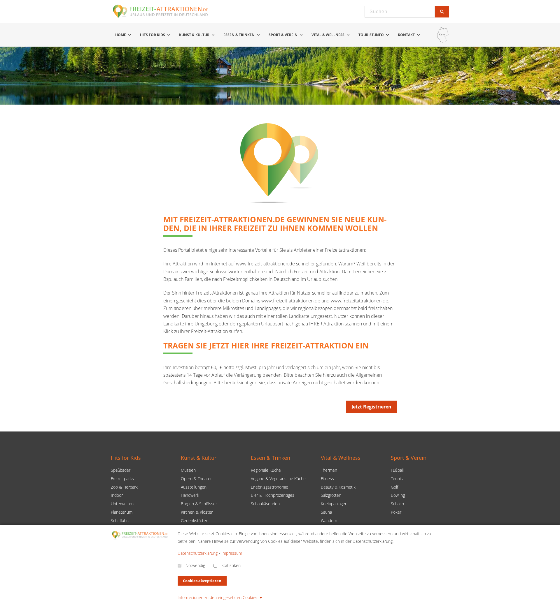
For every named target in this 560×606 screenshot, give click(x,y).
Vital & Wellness (328, 34)
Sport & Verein (283, 34)
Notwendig (195, 565)
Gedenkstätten (194, 520)
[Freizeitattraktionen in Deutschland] (161, 18)
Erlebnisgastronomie (269, 487)
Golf (394, 487)
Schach (397, 503)
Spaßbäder (120, 470)
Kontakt (407, 34)
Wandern (329, 520)
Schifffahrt (120, 520)
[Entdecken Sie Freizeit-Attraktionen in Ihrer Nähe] (442, 35)
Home (121, 34)
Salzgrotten (331, 495)
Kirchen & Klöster (197, 512)
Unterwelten (122, 503)
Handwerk (190, 495)
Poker (396, 512)
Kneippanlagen (334, 503)
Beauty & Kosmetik (338, 487)
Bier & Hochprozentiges (272, 495)
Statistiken (231, 565)
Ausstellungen (193, 487)
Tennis (397, 478)
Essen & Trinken (239, 34)
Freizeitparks (122, 478)
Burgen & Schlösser (199, 503)
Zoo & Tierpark (124, 487)
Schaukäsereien (265, 503)
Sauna (326, 512)
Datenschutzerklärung (198, 553)
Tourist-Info (371, 34)
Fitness (327, 478)
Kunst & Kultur (194, 34)
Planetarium (121, 512)
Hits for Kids (153, 34)
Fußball (397, 470)
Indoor (117, 495)
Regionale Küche (266, 470)
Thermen (329, 470)
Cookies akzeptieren (202, 580)
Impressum (231, 553)
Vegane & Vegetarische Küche (278, 478)
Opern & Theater (196, 478)
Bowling (398, 495)
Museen (188, 470)
